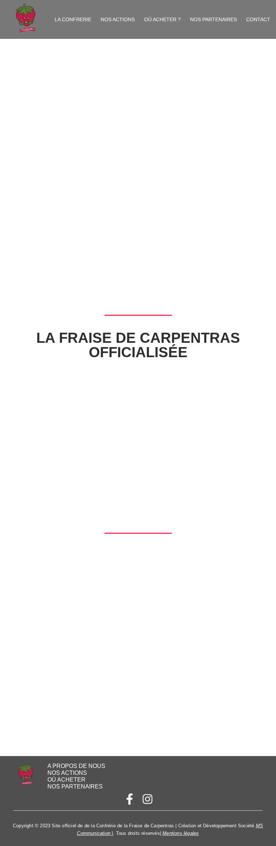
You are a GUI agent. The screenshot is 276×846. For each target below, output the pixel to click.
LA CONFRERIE (73, 19)
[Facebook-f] (130, 799)
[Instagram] (147, 799)
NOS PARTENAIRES (213, 19)
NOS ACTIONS (118, 19)
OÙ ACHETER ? (162, 19)
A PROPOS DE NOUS (76, 766)
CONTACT (258, 19)
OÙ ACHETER (66, 780)
